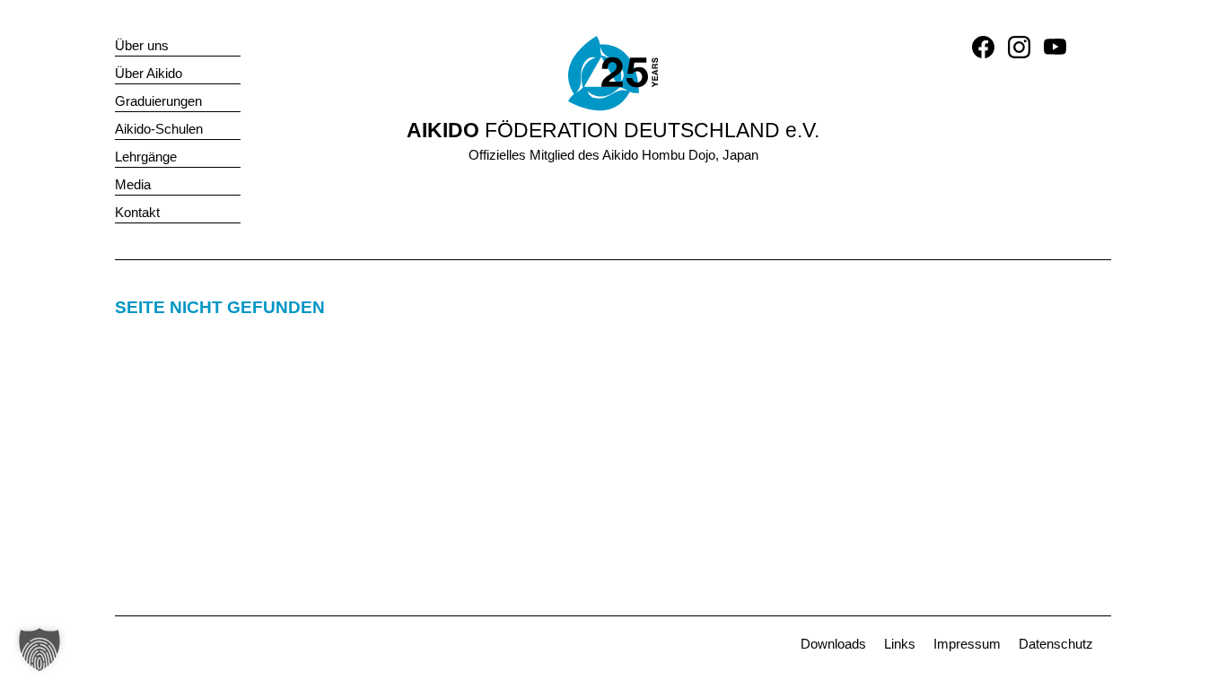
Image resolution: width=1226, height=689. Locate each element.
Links (899, 643)
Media (133, 184)
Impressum (967, 643)
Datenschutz (1056, 643)
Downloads (833, 643)
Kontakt (137, 212)
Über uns (142, 45)
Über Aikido (148, 73)
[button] (39, 649)
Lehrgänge (146, 156)
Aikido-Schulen (159, 128)
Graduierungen (158, 101)
